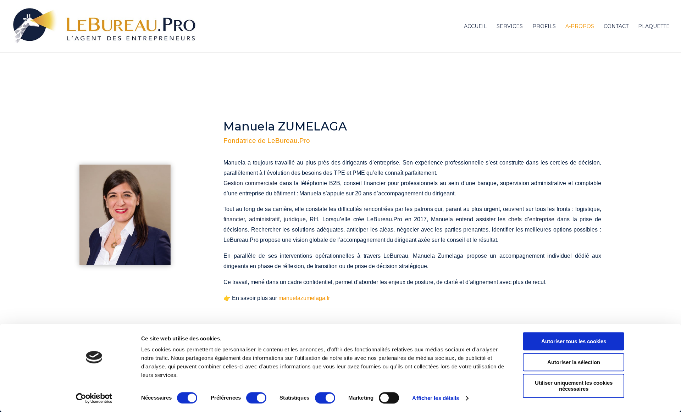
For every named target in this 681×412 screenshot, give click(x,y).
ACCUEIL (475, 26)
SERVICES (510, 26)
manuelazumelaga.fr (304, 298)
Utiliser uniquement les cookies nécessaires (574, 386)
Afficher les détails (435, 398)
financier (234, 219)
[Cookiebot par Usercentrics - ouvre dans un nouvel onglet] (94, 398)
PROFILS (544, 26)
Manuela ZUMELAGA (285, 126)
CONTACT (616, 26)
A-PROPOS (579, 26)
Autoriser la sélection (573, 362)
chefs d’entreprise (531, 219)
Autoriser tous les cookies (573, 341)
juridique (295, 219)
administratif (264, 219)
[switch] (256, 397)
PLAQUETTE (654, 26)
